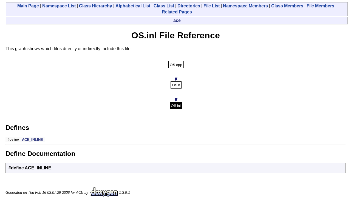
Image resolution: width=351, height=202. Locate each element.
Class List (164, 6)
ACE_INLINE (32, 140)
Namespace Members (245, 6)
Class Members (287, 6)
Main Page (28, 6)
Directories (188, 6)
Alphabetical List (132, 6)
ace (177, 20)
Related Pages (177, 12)
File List (211, 6)
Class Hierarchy (95, 6)
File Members (320, 6)
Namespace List (59, 6)
